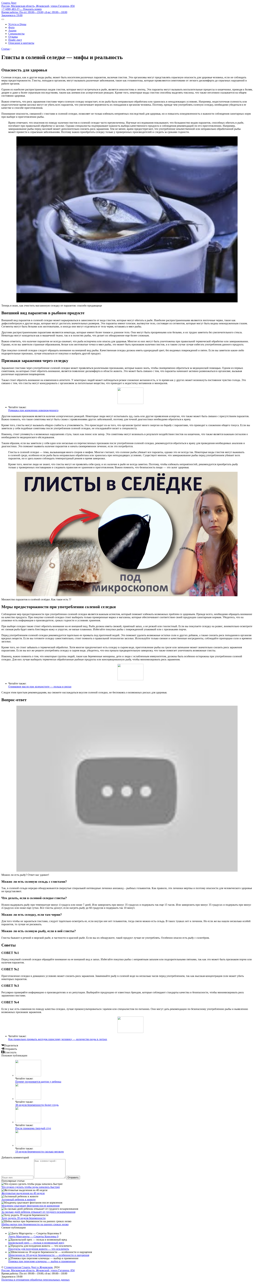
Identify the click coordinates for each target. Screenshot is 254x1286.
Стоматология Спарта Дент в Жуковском (28, 1267)
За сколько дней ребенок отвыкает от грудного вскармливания (38, 1211)
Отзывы (13, 36)
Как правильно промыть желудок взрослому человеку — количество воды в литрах (57, 1039)
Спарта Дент (8, 2)
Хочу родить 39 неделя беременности (23, 1218)
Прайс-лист (15, 39)
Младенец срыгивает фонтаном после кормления (30, 1205)
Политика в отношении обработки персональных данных (35, 1279)
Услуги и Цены (17, 24)
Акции (12, 30)
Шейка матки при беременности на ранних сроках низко (35, 1224)
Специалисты (16, 33)
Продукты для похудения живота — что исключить (38, 1248)
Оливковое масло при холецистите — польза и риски (39, 686)
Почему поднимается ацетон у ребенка (38, 1081)
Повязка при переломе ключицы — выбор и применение (42, 1261)
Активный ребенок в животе (18, 1199)
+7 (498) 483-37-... (21, 9)
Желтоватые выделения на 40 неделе (23, 1193)
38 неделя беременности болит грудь (37, 1104)
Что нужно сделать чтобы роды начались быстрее (30, 1187)
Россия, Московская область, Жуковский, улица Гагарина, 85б (38, 5)
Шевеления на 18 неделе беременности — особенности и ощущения (48, 1255)
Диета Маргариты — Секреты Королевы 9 (33, 1236)
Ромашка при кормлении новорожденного (33, 410)
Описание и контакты (21, 42)
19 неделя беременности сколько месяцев (39, 1151)
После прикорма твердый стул (33, 1128)
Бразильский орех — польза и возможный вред (36, 1242)
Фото (11, 27)
